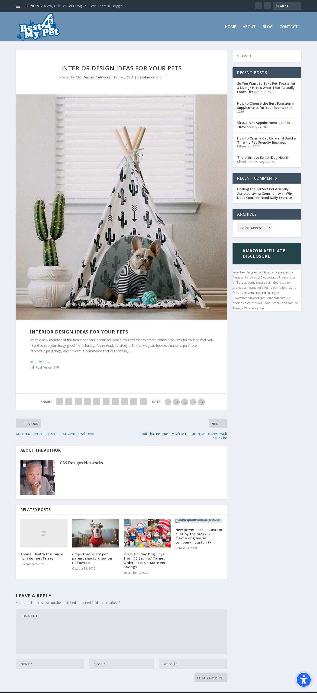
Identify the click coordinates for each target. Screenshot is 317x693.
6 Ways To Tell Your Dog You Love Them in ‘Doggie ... (84, 6)
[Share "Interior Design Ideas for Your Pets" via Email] (134, 401)
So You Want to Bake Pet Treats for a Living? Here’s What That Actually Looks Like (266, 87)
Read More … (40, 361)
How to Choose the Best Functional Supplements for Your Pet (265, 105)
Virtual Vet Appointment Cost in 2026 (263, 124)
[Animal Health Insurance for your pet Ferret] (44, 533)
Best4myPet (146, 77)
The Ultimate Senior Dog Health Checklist (263, 159)
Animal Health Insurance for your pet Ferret (41, 556)
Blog (268, 27)
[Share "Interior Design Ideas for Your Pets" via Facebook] (59, 401)
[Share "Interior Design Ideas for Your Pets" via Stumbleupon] (124, 401)
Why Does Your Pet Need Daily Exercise (265, 195)
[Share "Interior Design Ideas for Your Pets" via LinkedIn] (106, 401)
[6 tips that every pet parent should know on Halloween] (95, 533)
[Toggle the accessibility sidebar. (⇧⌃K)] (303, 679)
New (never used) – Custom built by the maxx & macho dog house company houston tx (198, 536)
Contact (289, 27)
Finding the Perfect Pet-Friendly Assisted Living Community (263, 191)
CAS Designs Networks (93, 77)
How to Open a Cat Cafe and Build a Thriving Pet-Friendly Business (266, 140)
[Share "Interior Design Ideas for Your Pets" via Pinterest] (96, 401)
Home (230, 27)
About (249, 27)
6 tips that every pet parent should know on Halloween (92, 558)
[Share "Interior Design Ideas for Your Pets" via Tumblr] (87, 401)
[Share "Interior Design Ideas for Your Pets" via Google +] (78, 401)
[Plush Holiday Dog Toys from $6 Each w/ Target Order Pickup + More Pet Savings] (147, 533)
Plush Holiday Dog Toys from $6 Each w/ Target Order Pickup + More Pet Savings (145, 560)
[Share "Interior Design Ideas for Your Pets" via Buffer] (115, 401)
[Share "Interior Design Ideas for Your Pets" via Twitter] (69, 401)
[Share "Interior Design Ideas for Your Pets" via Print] (143, 401)
